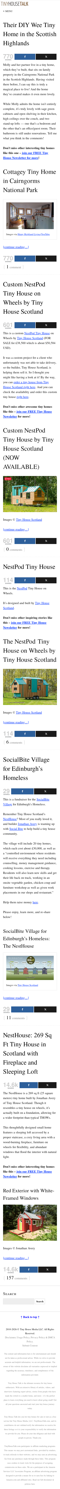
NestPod (22, 588)
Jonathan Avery (27, 824)
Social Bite (16, 829)
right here (22, 397)
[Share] (25, 57)
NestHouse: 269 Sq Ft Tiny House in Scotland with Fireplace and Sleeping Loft (27, 1053)
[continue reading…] (16, 247)
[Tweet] (46, 57)
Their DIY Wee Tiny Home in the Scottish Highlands (30, 33)
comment (13, 267)
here (35, 902)
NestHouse (10, 819)
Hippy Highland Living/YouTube (34, 234)
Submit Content (30, 1345)
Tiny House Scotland (30, 338)
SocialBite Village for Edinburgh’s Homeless (26, 768)
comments (14, 549)
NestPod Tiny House (37, 333)
